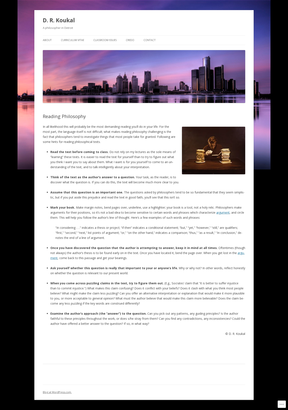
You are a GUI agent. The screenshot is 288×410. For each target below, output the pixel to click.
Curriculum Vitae (72, 40)
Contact (150, 40)
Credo (130, 40)
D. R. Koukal (59, 20)
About (47, 40)
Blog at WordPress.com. (57, 392)
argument (223, 212)
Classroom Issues (105, 40)
